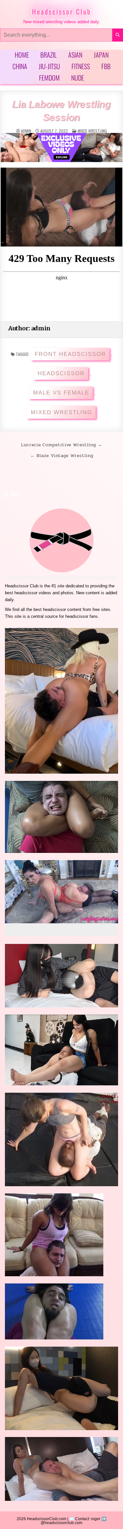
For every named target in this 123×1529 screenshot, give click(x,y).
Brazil (48, 55)
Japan (101, 55)
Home (22, 55)
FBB (106, 66)
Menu (15, 494)
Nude (77, 78)
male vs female (61, 393)
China (19, 66)
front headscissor (70, 354)
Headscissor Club (61, 11)
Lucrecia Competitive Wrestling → (61, 444)
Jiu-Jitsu (49, 66)
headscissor (61, 373)
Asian (75, 55)
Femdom (49, 78)
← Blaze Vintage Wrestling (61, 455)
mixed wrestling (92, 131)
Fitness (81, 66)
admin (26, 131)
